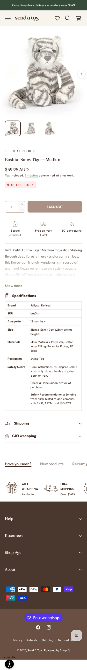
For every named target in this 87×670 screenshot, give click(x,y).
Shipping (31, 175)
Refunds (32, 640)
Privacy (17, 640)
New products (52, 463)
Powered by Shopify (57, 650)
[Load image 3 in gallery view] (49, 129)
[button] (7, 18)
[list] (43, 489)
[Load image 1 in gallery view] (13, 129)
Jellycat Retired (20, 151)
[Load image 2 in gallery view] (31, 129)
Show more (13, 285)
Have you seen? (18, 463)
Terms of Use (66, 640)
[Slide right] (81, 74)
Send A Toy (34, 650)
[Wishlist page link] (57, 18)
